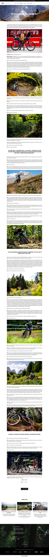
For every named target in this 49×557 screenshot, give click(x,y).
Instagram (8, 477)
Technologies (21, 3)
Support (31, 3)
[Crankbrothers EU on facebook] (13, 538)
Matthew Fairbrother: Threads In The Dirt (24, 511)
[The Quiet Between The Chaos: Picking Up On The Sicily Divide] (9, 506)
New (15, 3)
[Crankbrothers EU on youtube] (18, 538)
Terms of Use (15, 533)
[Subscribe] (23, 536)
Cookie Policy (3, 535)
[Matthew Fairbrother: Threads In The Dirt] (24, 506)
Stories (28, 3)
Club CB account (33, 0)
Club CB (25, 3)
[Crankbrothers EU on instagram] (15, 538)
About (2, 526)
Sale (33, 3)
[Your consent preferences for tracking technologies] (47, 555)
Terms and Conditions (4, 533)
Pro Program (3, 530)
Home (23, 10)
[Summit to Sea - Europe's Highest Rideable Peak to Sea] (40, 506)
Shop (17, 3)
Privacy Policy (3, 534)
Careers (2, 529)
